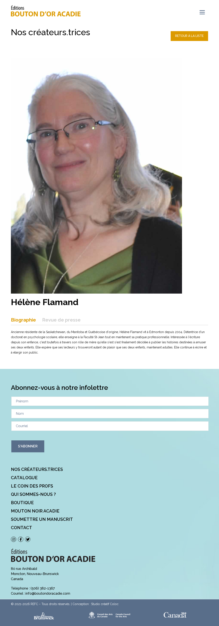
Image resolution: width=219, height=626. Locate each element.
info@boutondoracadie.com (47, 593)
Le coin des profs (32, 486)
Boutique (22, 502)
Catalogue (24, 477)
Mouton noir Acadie (35, 511)
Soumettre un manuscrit (42, 519)
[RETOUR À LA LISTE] (189, 40)
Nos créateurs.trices (37, 469)
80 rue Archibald (24, 569)
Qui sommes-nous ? (33, 494)
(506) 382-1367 (43, 588)
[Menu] (202, 12)
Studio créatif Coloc (104, 604)
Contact (21, 527)
